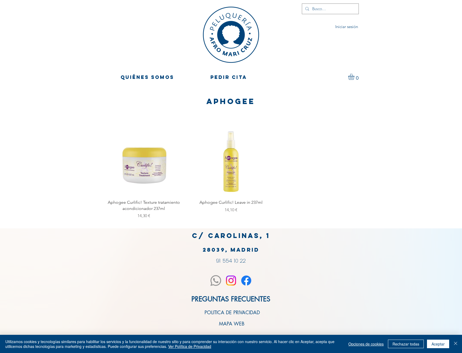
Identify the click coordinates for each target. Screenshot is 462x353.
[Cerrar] (455, 344)
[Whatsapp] (215, 280)
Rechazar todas (405, 344)
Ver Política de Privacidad (189, 346)
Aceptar (438, 344)
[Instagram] (231, 280)
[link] (355, 77)
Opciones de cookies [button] (366, 344)
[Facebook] (246, 280)
